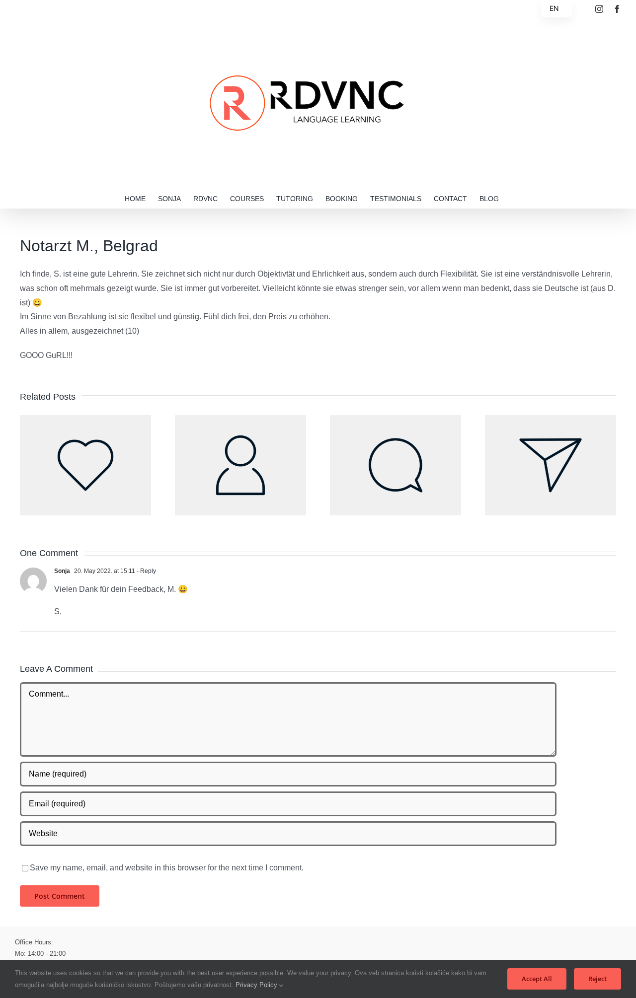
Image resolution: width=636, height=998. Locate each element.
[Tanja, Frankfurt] (550, 419)
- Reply (145, 571)
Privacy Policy (257, 985)
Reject (597, 978)
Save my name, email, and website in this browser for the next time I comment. (167, 867)
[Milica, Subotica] (85, 419)
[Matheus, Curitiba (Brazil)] (240, 419)
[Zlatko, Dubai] (395, 419)
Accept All (537, 978)
